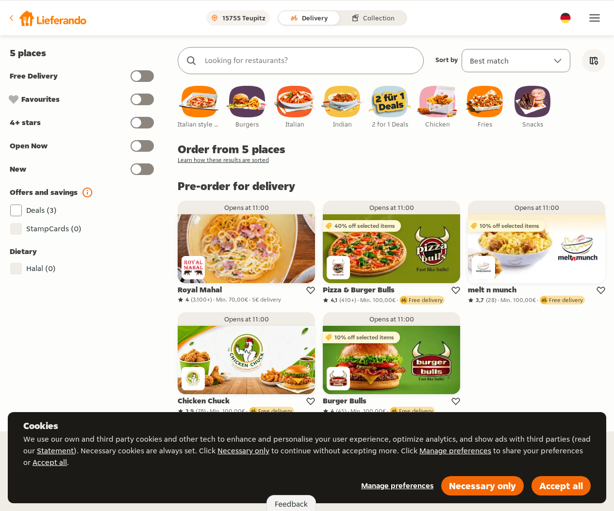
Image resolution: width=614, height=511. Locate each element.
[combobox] (310, 60)
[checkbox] (199, 107)
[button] (47, 18)
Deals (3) (41, 210)
